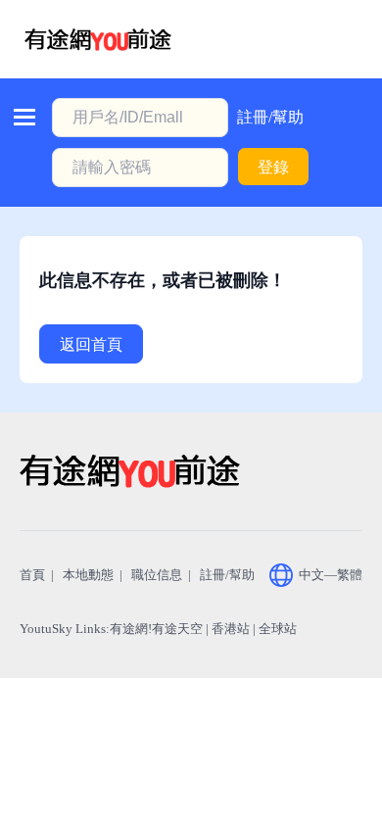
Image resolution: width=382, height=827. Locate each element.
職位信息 (156, 574)
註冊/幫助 (270, 117)
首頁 (32, 574)
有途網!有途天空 (156, 628)
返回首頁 (91, 344)
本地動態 (88, 574)
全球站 (278, 628)
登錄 (273, 167)
